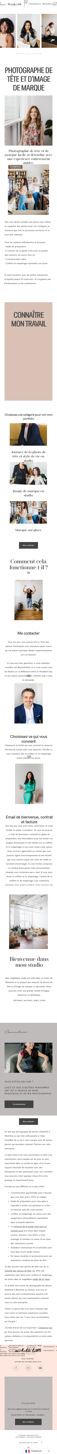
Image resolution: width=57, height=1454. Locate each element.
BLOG (51, 4)
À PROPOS (3, 1347)
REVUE (46, 4)
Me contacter (28, 545)
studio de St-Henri (41, 1279)
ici (39, 642)
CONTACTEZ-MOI (17, 1356)
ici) (33, 255)
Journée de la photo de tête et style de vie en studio (28, 457)
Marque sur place (28, 530)
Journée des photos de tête (18, 1271)
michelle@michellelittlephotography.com (28, 1410)
